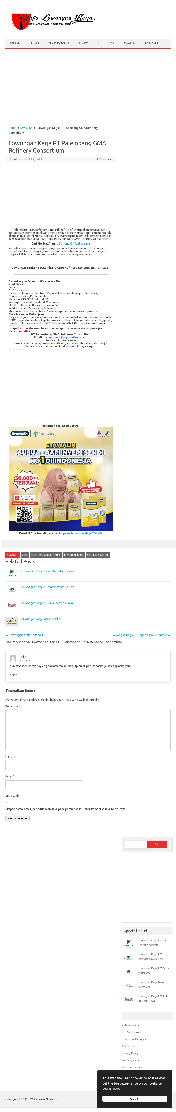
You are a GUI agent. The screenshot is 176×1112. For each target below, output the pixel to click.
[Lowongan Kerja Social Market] (11, 627)
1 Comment (104, 159)
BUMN (35, 43)
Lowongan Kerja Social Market (41, 619)
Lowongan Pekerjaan (134, 1039)
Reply (13, 674)
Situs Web (12, 796)
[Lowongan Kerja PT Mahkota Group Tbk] (11, 596)
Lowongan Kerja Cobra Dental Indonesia (47, 571)
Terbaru (15, 43)
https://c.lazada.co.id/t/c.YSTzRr (80, 533)
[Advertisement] (88, 84)
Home (12, 128)
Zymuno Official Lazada (74, 243)
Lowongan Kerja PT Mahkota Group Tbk (47, 587)
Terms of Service (132, 1066)
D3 (112, 43)
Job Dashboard (131, 1032)
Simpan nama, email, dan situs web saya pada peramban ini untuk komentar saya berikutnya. (65, 809)
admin (18, 159)
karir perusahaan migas (46, 554)
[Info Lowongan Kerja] (52, 31)
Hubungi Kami (130, 1025)
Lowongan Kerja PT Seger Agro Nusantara (141, 635)
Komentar (12, 706)
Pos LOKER (151, 43)
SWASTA (83, 43)
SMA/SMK (129, 43)
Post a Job (128, 1046)
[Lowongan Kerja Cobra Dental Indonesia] (11, 580)
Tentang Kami (130, 1060)
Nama (10, 756)
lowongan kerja (73, 554)
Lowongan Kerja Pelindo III (24, 635)
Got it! (134, 1098)
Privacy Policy (130, 1053)
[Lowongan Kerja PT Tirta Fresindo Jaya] (11, 611)
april (25, 554)
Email (10, 776)
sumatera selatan (98, 554)
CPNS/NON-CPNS (59, 43)
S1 (99, 43)
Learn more (111, 1088)
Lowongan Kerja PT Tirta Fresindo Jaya (47, 603)
